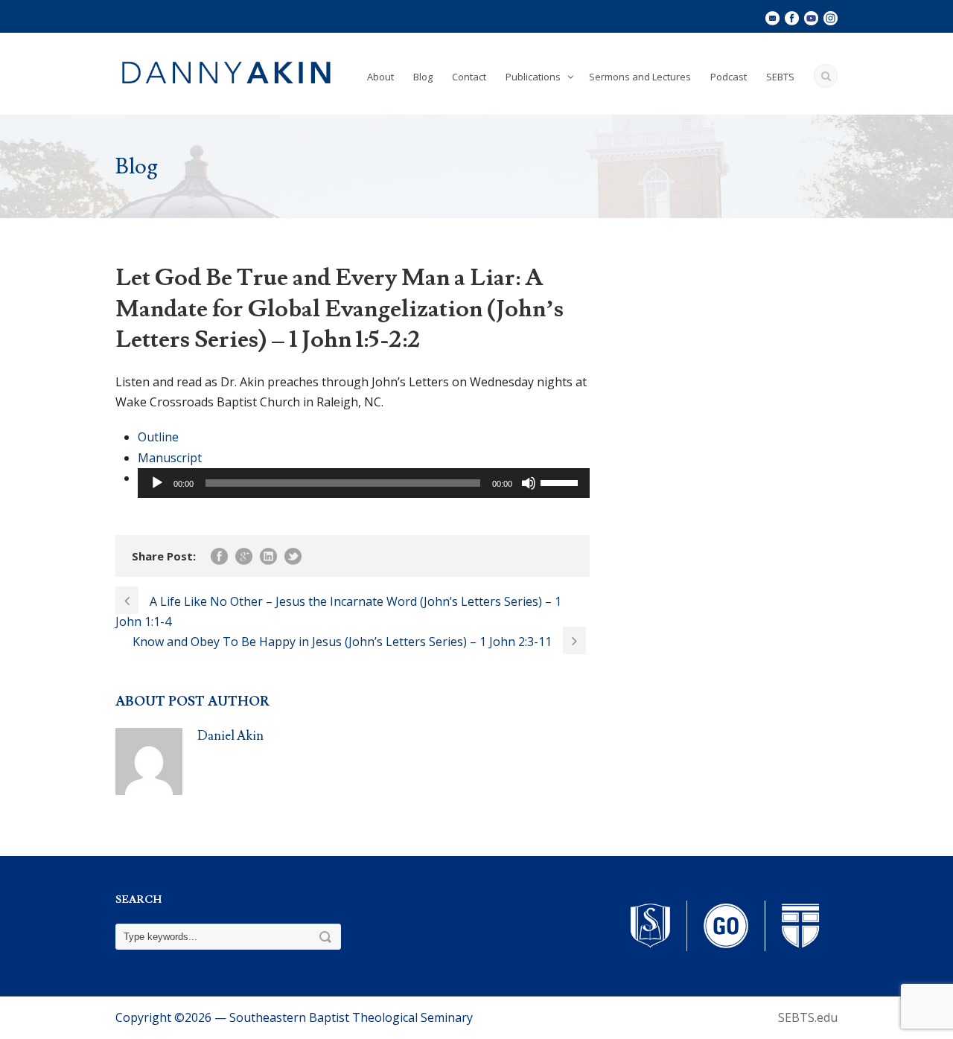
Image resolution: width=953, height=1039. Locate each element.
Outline (158, 437)
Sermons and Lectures (640, 76)
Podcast (728, 76)
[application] (364, 483)
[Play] (157, 483)
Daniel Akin (230, 736)
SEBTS (780, 76)
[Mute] (528, 483)
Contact (469, 76)
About (380, 76)
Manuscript (170, 458)
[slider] (561, 481)
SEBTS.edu (808, 1017)
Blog (423, 76)
